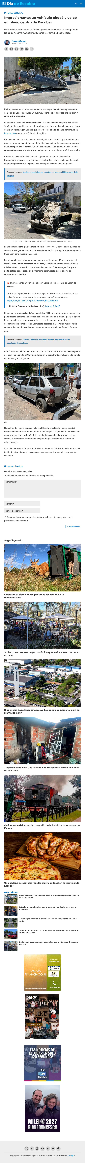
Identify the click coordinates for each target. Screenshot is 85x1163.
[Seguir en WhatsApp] (48, 1148)
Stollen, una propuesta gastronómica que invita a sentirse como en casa (48, 943)
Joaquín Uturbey (19, 41)
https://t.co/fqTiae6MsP (18, 300)
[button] (6, 391)
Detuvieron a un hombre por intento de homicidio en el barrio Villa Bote (47, 908)
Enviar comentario (73, 526)
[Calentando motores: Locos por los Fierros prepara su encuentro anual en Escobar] (10, 934)
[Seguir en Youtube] (42, 1148)
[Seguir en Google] (58, 1148)
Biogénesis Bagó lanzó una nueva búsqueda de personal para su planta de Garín (49, 896)
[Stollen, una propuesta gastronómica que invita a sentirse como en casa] (10, 946)
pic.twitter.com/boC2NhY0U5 (44, 300)
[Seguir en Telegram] (53, 1148)
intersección (10, 133)
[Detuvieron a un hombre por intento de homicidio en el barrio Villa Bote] (10, 911)
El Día (18, 4)
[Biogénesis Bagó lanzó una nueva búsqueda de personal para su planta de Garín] (10, 899)
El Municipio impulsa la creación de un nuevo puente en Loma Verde (48, 920)
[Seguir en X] (26, 1148)
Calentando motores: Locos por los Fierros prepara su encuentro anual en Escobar (48, 931)
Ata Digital (71, 1156)
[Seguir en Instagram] (37, 1148)
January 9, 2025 (52, 306)
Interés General (13, 12)
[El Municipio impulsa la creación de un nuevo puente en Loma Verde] (10, 923)
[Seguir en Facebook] (32, 1148)
